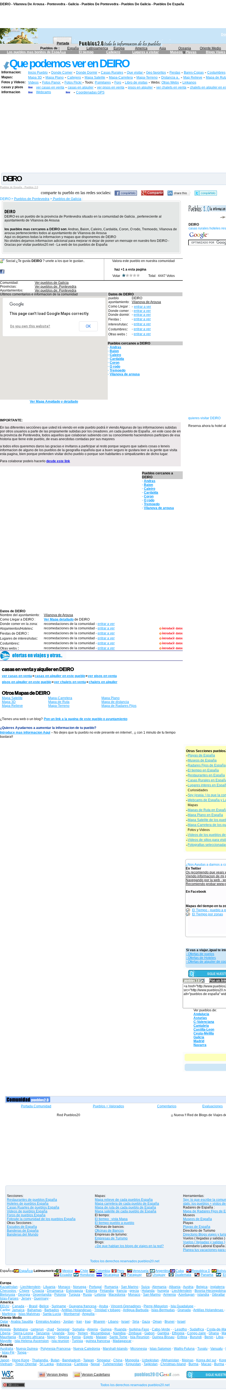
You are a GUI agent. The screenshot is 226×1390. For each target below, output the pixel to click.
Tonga (21, 1352)
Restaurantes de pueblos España (32, 1200)
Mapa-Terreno (147, 77)
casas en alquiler (80, 87)
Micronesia (138, 1349)
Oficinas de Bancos (109, 1231)
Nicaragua (111, 1275)
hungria (163, 1291)
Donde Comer (61, 72)
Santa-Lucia (52, 1314)
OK (88, 326)
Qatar (4, 1322)
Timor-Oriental (26, 1364)
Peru (120, 1271)
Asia (162, 48)
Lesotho (181, 1329)
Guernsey (41, 1298)
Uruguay (158, 1275)
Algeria (92, 1329)
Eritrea (182, 1337)
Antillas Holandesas (76, 1310)
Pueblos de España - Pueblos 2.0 (19, 187)
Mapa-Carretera (121, 77)
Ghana (214, 1333)
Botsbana (21, 1329)
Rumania (111, 1287)
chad (50, 1329)
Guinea (106, 1329)
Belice (44, 1306)
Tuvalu (202, 1349)
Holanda (148, 1291)
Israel (125, 1322)
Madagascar (122, 1341)
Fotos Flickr (73, 82)
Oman (157, 1322)
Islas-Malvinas (29, 1314)
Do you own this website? (30, 326)
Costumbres (216, 72)
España (73, 48)
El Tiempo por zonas (207, 914)
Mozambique (100, 1333)
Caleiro (115, 355)
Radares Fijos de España (207, 765)
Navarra (199, 1045)
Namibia (119, 1333)
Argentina (162, 1271)
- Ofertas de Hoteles (201, 958)
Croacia (38, 1291)
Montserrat (72, 1314)
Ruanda (120, 1329)
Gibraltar (218, 1295)
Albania (175, 1287)
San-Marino (152, 1295)
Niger (51, 1337)
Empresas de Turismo (111, 1238)
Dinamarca (55, 1291)
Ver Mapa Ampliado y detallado (54, 401)
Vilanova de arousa (125, 374)
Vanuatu (216, 1349)
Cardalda (117, 359)
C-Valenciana (203, 1022)
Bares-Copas (194, 72)
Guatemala (183, 1275)
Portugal (95, 1287)
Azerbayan (186, 1295)
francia (122, 1291)
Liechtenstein (30, 1287)
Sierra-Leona (23, 1333)
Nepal (95, 1364)
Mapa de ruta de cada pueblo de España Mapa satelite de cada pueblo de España (125, 1209)
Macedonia (117, 1295)
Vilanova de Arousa (146, 302)
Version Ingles (57, 1374)
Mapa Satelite (95, 77)
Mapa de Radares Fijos (118, 706)
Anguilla (88, 1314)
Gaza (146, 1322)
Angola (5, 1329)
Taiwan (88, 1360)
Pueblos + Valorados (108, 1106)
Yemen (82, 1333)
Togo (71, 1333)
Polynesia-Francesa (56, 1349)
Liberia (5, 1333)
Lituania (49, 1287)
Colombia (102, 1271)
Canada (18, 1306)
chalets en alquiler (103, 682)
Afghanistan (170, 1360)
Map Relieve (192, 77)
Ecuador (66, 1275)
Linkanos (189, 82)
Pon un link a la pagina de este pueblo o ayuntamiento (85, 719)
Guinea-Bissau (163, 1337)
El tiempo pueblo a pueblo (114, 1223)
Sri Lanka (46, 1364)
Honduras (87, 1275)
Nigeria (63, 1337)
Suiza (145, 1287)
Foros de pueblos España (26, 1215)
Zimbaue (135, 1333)
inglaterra (217, 1287)
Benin (209, 1337)
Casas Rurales (112, 72)
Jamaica (18, 1310)
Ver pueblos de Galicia (52, 283)
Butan (55, 1360)
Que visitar (135, 72)
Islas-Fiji (8, 1352)
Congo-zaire (196, 1333)
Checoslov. (8, 1291)
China (117, 1360)
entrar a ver (142, 307)
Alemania (159, 1287)
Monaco (64, 1287)
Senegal (63, 1329)
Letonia (100, 1295)
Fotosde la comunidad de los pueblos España (41, 1219)
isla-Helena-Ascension (32, 1341)
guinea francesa (98, 1341)
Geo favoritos (156, 72)
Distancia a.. (170, 77)
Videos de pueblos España (27, 1211)
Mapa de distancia (115, 702)
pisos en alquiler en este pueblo (26, 682)
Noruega (79, 1287)
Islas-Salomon (160, 1349)
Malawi (101, 1337)
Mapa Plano (54, 77)
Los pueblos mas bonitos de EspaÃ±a (36, 52)
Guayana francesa (82, 1306)
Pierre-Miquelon (156, 1306)
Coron (114, 363)
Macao (206, 1364)
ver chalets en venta (171, 87)
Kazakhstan (9, 1287)
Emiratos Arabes (48, 1322)
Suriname (59, 1306)
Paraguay (134, 1275)
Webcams (43, 92)
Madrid (198, 1041)
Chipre (24, 1291)
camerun (37, 1329)
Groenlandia (42, 1295)
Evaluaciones (212, 1106)
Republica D (201, 1271)
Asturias (200, 1018)
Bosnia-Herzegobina (210, 1291)
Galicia (198, 1037)
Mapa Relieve (12, 706)
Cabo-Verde (161, 1329)
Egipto (88, 1337)
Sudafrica (197, 1329)
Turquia (74, 1295)
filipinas (187, 1360)
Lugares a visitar (145, 52)
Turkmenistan (113, 1364)
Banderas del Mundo (22, 1234)
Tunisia (77, 1341)
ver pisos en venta (110, 87)
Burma (193, 1364)
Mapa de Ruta (58, 702)
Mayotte (6, 1341)
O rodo (115, 366)
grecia (134, 1291)
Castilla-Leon (203, 1029)
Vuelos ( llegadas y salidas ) (204, 1242)
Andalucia (201, 1014)
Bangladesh (71, 1360)
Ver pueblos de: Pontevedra (55, 286)
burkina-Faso (139, 1329)
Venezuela (141, 1271)
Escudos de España (22, 1227)
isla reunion (60, 1341)
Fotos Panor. (51, 82)
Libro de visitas (136, 82)
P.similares (103, 82)
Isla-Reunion (139, 1337)
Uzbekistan (150, 1360)
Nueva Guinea (27, 1349)
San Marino (129, 1287)
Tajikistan (151, 1364)
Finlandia (107, 1291)
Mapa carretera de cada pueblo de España (127, 1203)
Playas (191, 52)
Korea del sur (206, 1360)
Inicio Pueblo (38, 72)
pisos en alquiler (140, 87)
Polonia (60, 1295)
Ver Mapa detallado (59, 619)
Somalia (78, 1329)
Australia (6, 1349)
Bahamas (34, 1310)
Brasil (33, 1306)
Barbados (51, 1310)
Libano (113, 1322)
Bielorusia (7, 1295)
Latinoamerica (97, 48)
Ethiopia (178, 1333)
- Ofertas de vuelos (200, 954)
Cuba (180, 1271)
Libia (220, 1337)
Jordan (68, 1322)
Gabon (149, 1333)
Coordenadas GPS (90, 92)
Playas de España (201, 755)
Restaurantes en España (206, 775)
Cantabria (201, 1026)
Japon (4, 1360)
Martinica (9, 1314)
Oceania (184, 48)
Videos (33, 82)
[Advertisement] (113, 133)
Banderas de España (23, 1231)
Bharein (99, 1322)
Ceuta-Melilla (203, 1033)
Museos (176, 52)
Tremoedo (117, 370)
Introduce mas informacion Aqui (25, 732)
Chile (84, 1271)
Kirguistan (133, 1364)
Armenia (169, 1295)
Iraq (88, 1322)
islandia (203, 1295)
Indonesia (64, 1364)
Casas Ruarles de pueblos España (33, 1207)
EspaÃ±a (26, 1271)
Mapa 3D (35, 77)
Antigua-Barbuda (136, 1310)
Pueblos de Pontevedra (31, 199)
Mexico (67, 1271)
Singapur (104, 1360)
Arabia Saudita (22, 1322)
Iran (79, 1322)
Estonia (91, 1291)
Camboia (81, 1364)
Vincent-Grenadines (126, 1306)
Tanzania (43, 1333)
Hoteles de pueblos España (28, 1203)
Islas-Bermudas (163, 1310)
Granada (184, 1310)
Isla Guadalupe (182, 1306)
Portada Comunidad (36, 1106)
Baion (114, 351)
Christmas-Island (173, 1364)
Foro (117, 82)
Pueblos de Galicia (66, 199)
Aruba (103, 1306)
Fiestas (175, 72)
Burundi (196, 1337)
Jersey (26, 1298)
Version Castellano (96, 1374)
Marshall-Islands (115, 1349)
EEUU (4, 1306)
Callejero (113, 52)
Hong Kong (20, 1360)
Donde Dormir (86, 72)
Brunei (169, 1322)
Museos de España (202, 760)
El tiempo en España (203, 770)
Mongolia (132, 1360)
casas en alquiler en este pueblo (60, 676)
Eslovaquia (74, 1291)
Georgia (24, 1295)
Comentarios (166, 1106)
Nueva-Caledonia (86, 1349)
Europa (119, 48)
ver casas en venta (50, 87)
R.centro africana (31, 1337)
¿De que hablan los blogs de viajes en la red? (129, 1246)
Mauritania (8, 1337)
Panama (207, 1275)
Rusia (87, 1295)
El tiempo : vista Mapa (111, 1219)
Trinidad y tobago (107, 1310)
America (141, 48)
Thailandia (40, 1360)
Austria (188, 1287)
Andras (115, 347)
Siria (135, 1322)
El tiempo (86, 52)
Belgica (202, 1287)
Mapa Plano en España (205, 815)
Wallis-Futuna (184, 1349)
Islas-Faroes (9, 1298)
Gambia (163, 1333)
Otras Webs (170, 82)
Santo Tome (118, 1337)
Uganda (58, 1333)
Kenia (76, 1337)
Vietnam (6, 1364)
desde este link (58, 461)
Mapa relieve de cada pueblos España (124, 1200)
